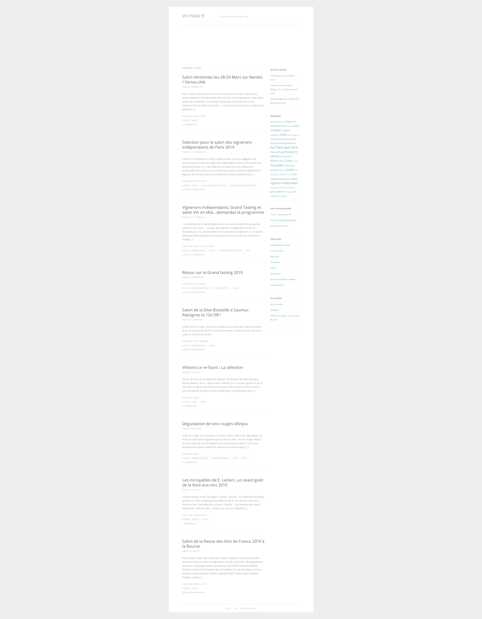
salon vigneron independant (242, 185)
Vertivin (273, 268)
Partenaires (275, 262)
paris (292, 165)
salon (194, 120)
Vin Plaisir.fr (193, 16)
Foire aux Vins (200, 181)
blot (284, 125)
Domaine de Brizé (200, 458)
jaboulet (281, 156)
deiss (283, 135)
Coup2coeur (199, 284)
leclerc (195, 519)
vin (248, 251)
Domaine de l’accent (278, 75)
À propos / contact (248, 608)
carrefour (289, 126)
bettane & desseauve (201, 288)
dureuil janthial (284, 143)
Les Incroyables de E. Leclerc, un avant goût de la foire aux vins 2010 (222, 482)
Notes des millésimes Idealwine (283, 220)
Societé (202, 116)
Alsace (272, 121)
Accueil (228, 608)
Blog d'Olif (274, 256)
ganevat (285, 151)
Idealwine (274, 310)
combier (275, 130)
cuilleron (286, 130)
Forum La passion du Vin (280, 214)
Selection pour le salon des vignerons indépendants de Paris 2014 (217, 144)
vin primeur (282, 196)
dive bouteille (198, 345)
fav (272, 147)
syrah (273, 191)
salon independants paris (213, 185)
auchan (279, 121)
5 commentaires (189, 462)
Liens (236, 608)
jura (285, 156)
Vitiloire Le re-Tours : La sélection (212, 367)
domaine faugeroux (293, 135)
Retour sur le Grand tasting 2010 (212, 272)
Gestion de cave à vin (279, 226)
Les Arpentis (275, 273)
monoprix (295, 161)
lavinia (289, 156)
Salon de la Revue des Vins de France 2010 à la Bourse (223, 543)
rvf (286, 170)
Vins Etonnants (276, 304)
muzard (287, 165)
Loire (196, 116)
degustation (275, 135)
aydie (283, 122)
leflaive (281, 161)
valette (279, 191)
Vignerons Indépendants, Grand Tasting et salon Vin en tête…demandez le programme (223, 210)
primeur (274, 169)
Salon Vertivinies (277, 285)
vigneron (290, 192)
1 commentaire (189, 125)
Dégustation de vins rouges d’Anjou (215, 423)
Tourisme (203, 341)
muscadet (276, 165)
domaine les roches (279, 139)
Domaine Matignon (220, 458)
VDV (285, 192)
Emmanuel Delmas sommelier (282, 279)
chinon (295, 125)
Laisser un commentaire (193, 190)
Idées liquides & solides (280, 245)
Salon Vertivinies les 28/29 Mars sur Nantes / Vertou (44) (222, 79)
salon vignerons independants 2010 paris (282, 187)
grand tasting (198, 251)
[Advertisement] (241, 45)
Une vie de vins (276, 251)
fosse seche (275, 152)
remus (281, 170)
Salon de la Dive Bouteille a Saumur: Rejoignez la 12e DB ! (216, 312)
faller (294, 143)
